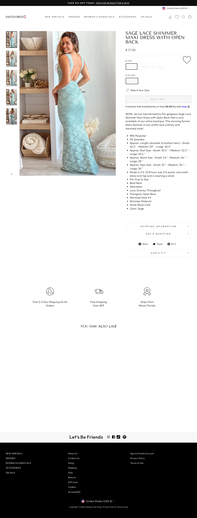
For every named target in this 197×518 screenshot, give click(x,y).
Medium (145, 66)
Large (159, 66)
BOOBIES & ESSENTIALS (99, 16)
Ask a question (158, 233)
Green (132, 81)
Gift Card (73, 482)
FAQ (70, 472)
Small (131, 66)
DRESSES (74, 16)
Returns (72, 477)
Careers (72, 487)
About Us (72, 453)
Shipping (72, 467)
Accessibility (74, 492)
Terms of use (122, 507)
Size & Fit (158, 253)
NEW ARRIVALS (54, 16)
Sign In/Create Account (142, 453)
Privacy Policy (137, 458)
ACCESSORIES (128, 16)
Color (130, 75)
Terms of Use (136, 463)
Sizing (71, 463)
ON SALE (146, 16)
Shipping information (158, 226)
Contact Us (73, 458)
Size (128, 61)
